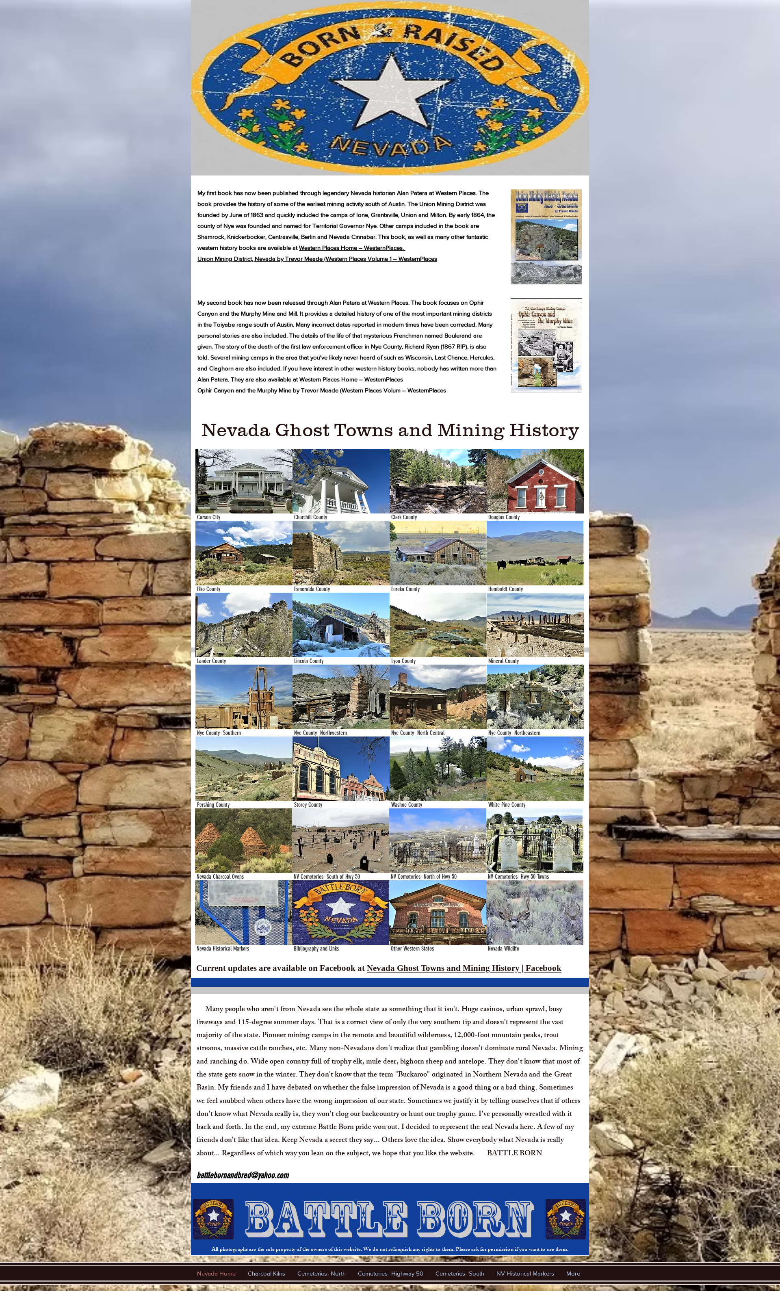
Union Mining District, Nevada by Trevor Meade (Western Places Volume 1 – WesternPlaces (317, 258)
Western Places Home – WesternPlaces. (352, 247)
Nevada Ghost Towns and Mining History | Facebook (464, 968)
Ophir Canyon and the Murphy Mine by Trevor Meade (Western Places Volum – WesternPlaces (321, 390)
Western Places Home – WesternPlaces (351, 379)
